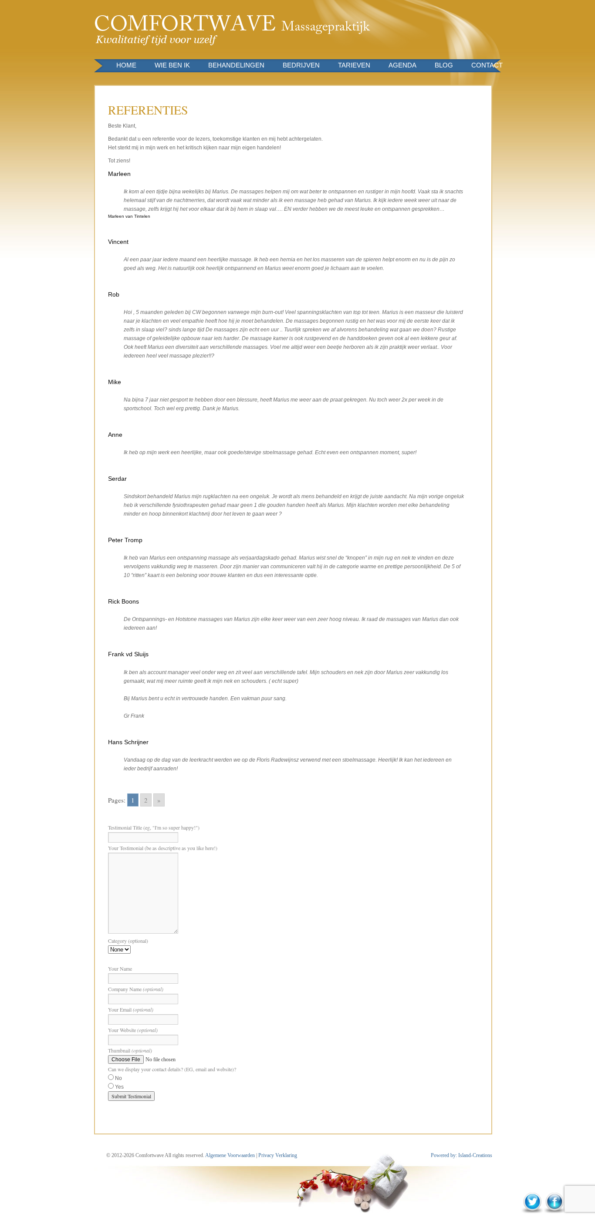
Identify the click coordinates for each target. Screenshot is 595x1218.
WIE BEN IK (172, 65)
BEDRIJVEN (301, 65)
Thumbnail (130, 1050)
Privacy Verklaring (277, 1155)
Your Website (133, 1029)
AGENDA (402, 65)
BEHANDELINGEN (236, 65)
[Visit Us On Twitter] (532, 1212)
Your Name (120, 968)
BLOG (444, 65)
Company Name (135, 988)
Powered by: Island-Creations (461, 1155)
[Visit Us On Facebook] (554, 1212)
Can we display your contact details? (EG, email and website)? (172, 1069)
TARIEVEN (354, 65)
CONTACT (487, 65)
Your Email (130, 1009)
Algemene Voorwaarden (230, 1155)
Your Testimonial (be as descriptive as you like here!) (162, 847)
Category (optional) (128, 940)
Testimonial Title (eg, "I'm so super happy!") (153, 827)
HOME (126, 65)
